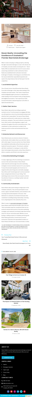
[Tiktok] (21, 391)
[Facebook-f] (8, 391)
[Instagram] (14, 391)
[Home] (2, 13)
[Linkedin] (18, 391)
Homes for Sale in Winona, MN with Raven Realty (16, 330)
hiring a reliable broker (15, 227)
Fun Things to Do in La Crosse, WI (16, 275)
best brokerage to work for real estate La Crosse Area (17, 224)
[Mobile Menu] (29, 3)
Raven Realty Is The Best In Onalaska (22, 13)
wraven (11, 45)
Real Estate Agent (20, 47)
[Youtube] (11, 391)
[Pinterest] (24, 391)
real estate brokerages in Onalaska (18, 203)
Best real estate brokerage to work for (10, 226)
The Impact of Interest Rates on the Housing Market (16, 302)
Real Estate (11, 47)
